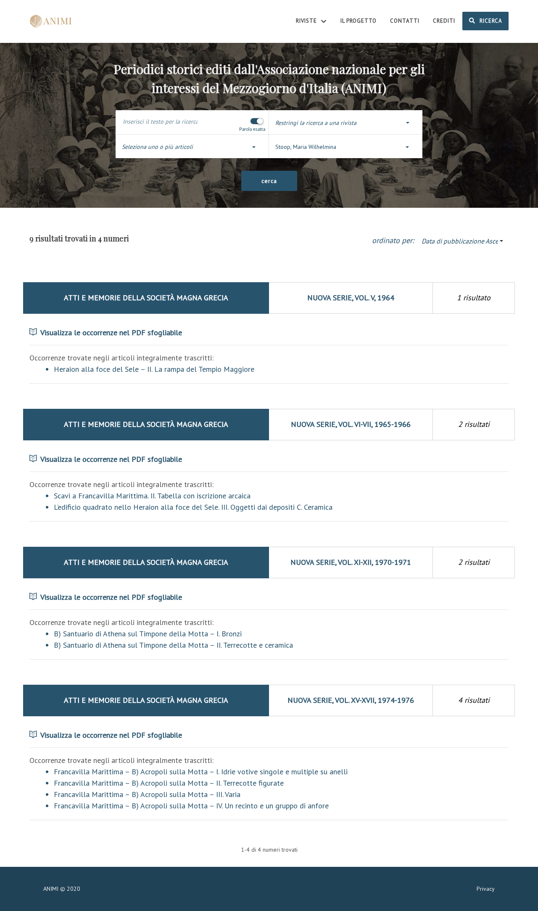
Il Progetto (358, 20)
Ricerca (490, 20)
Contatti (404, 20)
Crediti (444, 20)
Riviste (307, 20)
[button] (345, 123)
